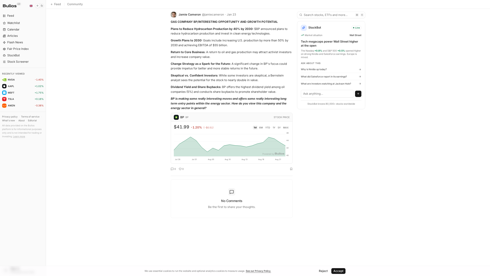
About (21, 120)
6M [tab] (261, 127)
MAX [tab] (286, 127)
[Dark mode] (39, 5)
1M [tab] (255, 127)
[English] (31, 5)
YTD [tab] (267, 127)
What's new (8, 120)
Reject (323, 271)
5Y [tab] (279, 127)
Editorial (32, 120)
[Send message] (358, 94)
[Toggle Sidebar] (45, 138)
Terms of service (30, 116)
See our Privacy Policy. (258, 270)
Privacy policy (10, 116)
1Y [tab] (274, 127)
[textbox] (327, 94)
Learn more (19, 136)
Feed (57, 4)
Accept (338, 271)
